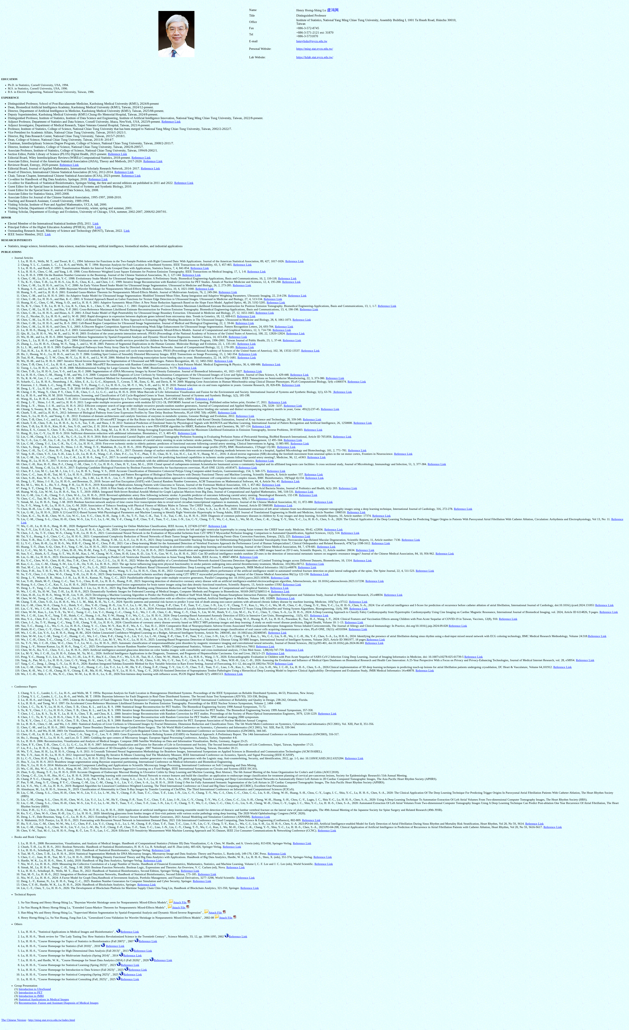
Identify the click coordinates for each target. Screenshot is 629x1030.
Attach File (180, 902)
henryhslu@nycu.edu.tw (311, 41)
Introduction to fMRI (31, 996)
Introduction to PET (30, 992)
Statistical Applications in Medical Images (44, 999)
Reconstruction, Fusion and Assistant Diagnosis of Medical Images (58, 1002)
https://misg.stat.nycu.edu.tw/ (314, 48)
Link (96, 223)
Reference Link (171, 121)
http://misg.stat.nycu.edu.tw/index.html (51, 1020)
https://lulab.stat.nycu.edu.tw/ (314, 57)
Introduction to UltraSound (35, 989)
